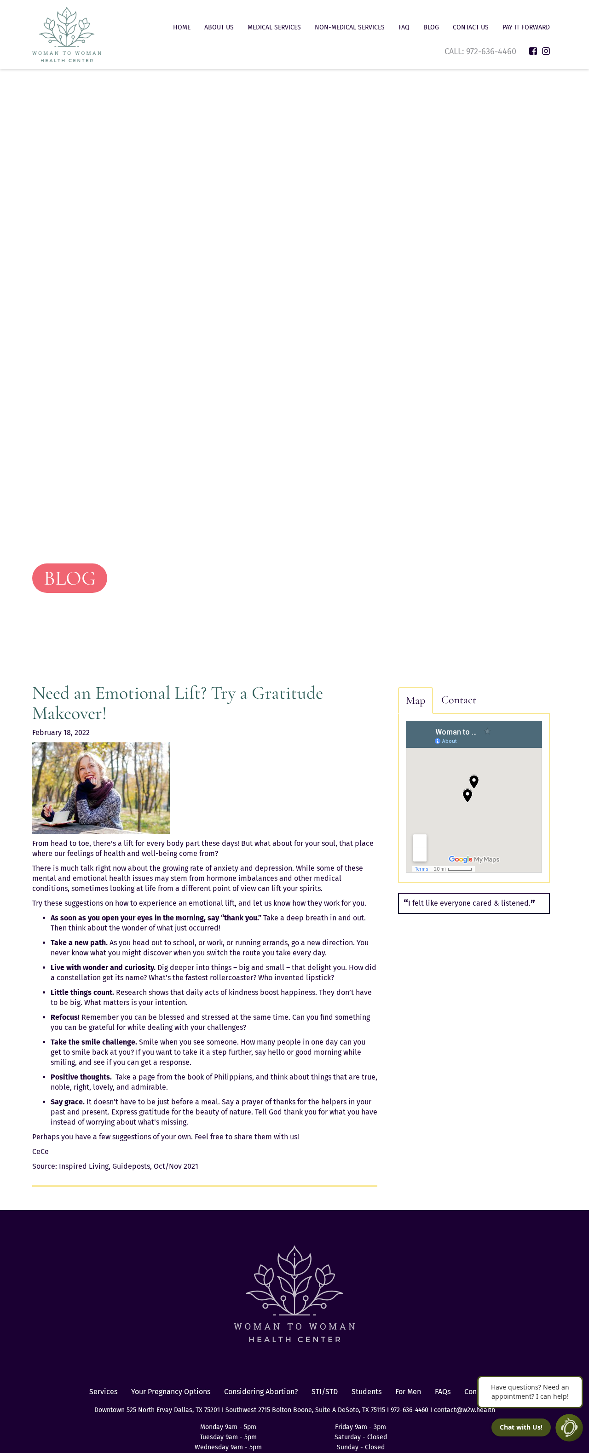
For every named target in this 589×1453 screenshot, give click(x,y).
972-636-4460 (492, 51)
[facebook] (533, 51)
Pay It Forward (526, 27)
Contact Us (471, 27)
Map (415, 700)
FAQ (404, 27)
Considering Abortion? (261, 1391)
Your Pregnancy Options (170, 1391)
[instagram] (546, 51)
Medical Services (274, 27)
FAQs (442, 1391)
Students (366, 1391)
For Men (408, 1391)
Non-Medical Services (350, 27)
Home (182, 27)
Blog (431, 27)
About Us (219, 27)
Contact (458, 699)
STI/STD (325, 1391)
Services (103, 1391)
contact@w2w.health (464, 1410)
